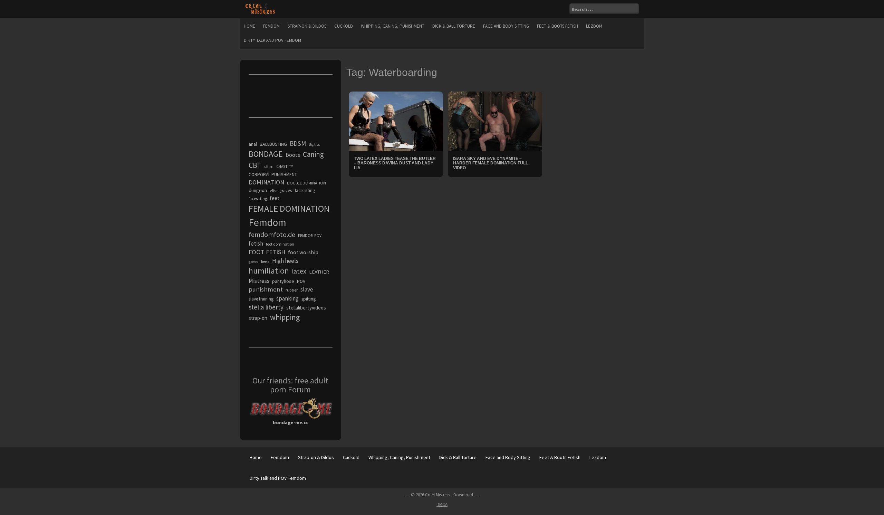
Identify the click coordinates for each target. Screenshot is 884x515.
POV (301, 281)
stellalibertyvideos (306, 307)
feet (275, 197)
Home (249, 26)
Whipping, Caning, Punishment (392, 26)
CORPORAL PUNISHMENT (273, 175)
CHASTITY (284, 166)
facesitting (258, 198)
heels (265, 261)
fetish (256, 243)
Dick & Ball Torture (453, 26)
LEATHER (319, 272)
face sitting (305, 190)
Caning (313, 154)
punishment (266, 289)
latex (299, 271)
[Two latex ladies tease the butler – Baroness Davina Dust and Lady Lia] (396, 121)
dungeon (258, 190)
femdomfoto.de (272, 234)
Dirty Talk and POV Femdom (272, 40)
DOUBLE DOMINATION (306, 183)
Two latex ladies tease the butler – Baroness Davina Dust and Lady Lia (395, 163)
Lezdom (594, 26)
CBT (255, 165)
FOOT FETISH (267, 252)
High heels (285, 261)
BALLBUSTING (273, 144)
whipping (285, 317)
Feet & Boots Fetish (557, 26)
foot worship (303, 252)
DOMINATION (266, 182)
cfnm (268, 166)
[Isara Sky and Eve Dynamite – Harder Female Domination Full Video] (495, 121)
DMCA (442, 504)
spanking (287, 298)
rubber (292, 290)
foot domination (280, 244)
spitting (308, 299)
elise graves (281, 190)
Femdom (271, 26)
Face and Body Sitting (506, 26)
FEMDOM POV (309, 235)
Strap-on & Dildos (307, 26)
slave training (261, 299)
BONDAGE (266, 154)
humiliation (269, 271)
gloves (253, 261)
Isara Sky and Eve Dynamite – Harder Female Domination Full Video (490, 163)
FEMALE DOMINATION (289, 208)
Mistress (259, 281)
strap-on (258, 318)
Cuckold (343, 26)
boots (293, 154)
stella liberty (266, 307)
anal (253, 144)
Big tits (314, 144)
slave (306, 289)
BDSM (298, 143)
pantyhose (283, 281)
